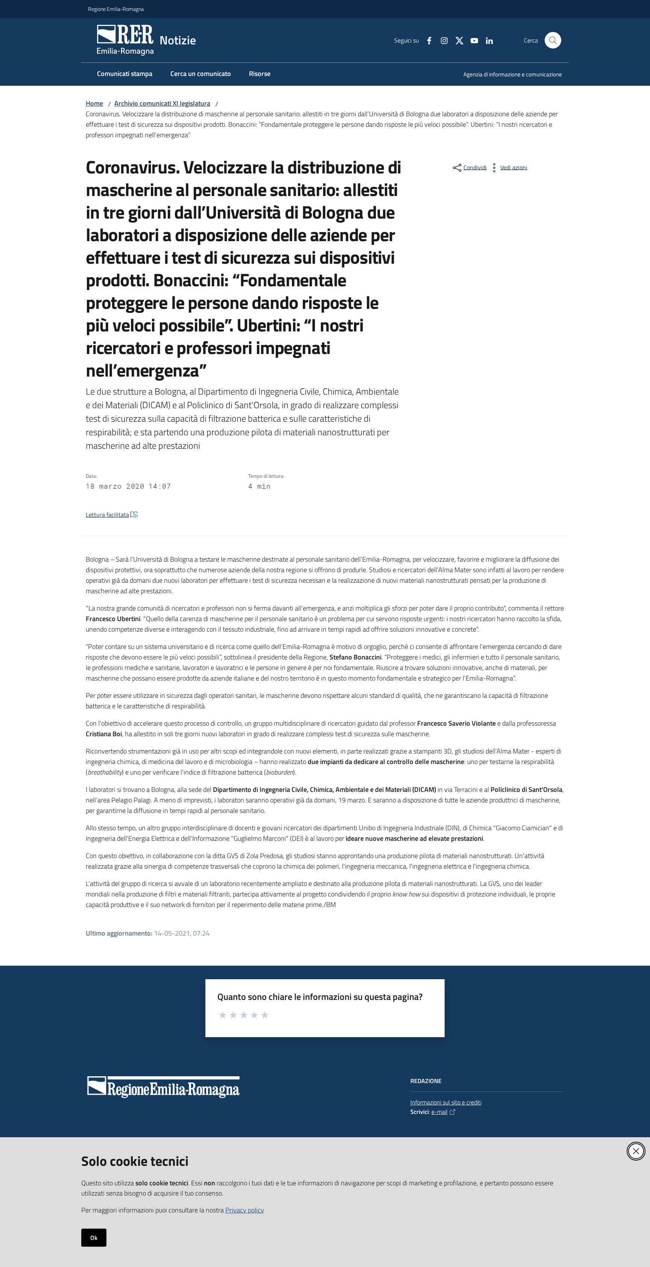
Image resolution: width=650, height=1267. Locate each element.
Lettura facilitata (107, 514)
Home (94, 103)
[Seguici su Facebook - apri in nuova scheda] (426, 39)
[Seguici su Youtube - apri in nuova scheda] (471, 39)
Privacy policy (244, 1210)
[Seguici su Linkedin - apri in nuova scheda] (486, 39)
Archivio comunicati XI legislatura (162, 103)
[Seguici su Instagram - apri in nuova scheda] (441, 39)
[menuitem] (508, 75)
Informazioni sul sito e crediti (445, 1102)
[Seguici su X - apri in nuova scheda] (456, 39)
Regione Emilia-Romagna (116, 9)
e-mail (439, 1111)
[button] (553, 40)
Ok (93, 1237)
